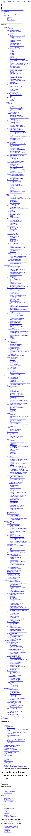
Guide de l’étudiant (15, 527)
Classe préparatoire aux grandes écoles (16, 732)
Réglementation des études (17, 630)
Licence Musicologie (9, 765)
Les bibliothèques (11, 426)
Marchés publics (14, 685)
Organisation (10, 34)
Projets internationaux (15, 321)
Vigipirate (12, 450)
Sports (8, 413)
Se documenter (10, 626)
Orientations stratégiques (13, 30)
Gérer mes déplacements (13, 622)
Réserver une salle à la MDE (17, 381)
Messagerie (13, 397)
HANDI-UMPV (11, 522)
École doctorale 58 (15, 66)
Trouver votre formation (16, 115)
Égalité (12, 72)
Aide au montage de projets (14, 218)
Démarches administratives (17, 175)
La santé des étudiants (15, 429)
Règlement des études (15, 184)
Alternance (13, 157)
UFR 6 (12, 57)
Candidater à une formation (17, 123)
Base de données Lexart (16, 249)
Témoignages (13, 276)
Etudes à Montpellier (12, 278)
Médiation (12, 360)
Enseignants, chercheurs (16, 86)
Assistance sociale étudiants (17, 436)
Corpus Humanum (14, 250)
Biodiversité (13, 354)
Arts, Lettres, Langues (9, 763)
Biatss (11, 87)
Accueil (6, 758)
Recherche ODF (11, 728)
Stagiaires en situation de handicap (18, 154)
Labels (12, 33)
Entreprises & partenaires (10, 640)
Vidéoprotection (14, 449)
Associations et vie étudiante (14, 404)
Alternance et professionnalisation (15, 155)
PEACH (12, 246)
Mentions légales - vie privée (11, 826)
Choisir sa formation (15, 122)
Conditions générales (15, 679)
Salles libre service (14, 391)
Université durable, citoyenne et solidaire (17, 69)
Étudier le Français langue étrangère (19, 518)
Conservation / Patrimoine (13, 348)
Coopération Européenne (13, 322)
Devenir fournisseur (12, 676)
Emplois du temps (14, 551)
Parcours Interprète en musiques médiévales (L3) (16, 766)
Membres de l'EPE (15, 44)
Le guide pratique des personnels (18, 583)
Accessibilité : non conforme (11, 827)
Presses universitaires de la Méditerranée (20, 254)
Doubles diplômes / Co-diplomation (19, 331)
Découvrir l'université (12, 457)
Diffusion (9, 253)
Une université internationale (14, 266)
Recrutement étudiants (12, 571)
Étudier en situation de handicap (15, 174)
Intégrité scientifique (15, 203)
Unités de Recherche (15, 207)
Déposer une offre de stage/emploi (18, 660)
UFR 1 (12, 50)
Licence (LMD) (11, 733)
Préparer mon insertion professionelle (16, 552)
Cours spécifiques (14, 293)
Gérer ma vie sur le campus (14, 612)
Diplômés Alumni (8, 688)
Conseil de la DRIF (15, 273)
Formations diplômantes (16, 290)
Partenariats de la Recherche (17, 650)
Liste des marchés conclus (16, 681)
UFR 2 (12, 51)
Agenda (12, 100)
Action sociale (10, 433)
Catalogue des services (16, 388)
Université (6, 27)
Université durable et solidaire (17, 648)
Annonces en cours (15, 678)
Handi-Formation (14, 502)
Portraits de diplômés (15, 109)
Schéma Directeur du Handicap (18, 495)
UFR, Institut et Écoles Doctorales (15, 49)
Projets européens (14, 227)
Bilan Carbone (7, 832)
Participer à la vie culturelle (14, 702)
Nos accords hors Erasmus (16, 315)
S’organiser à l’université (16, 167)
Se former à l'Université (13, 663)
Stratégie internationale (16, 267)
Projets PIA (13, 230)
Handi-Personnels (14, 499)
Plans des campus (14, 378)
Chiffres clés (10, 28)
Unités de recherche (15, 692)
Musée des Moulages (12, 357)
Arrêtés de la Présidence (16, 193)
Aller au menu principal (20, 1)
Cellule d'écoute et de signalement (18, 607)
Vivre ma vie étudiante (12, 554)
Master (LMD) (10, 736)
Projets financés (11, 226)
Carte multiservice (14, 399)
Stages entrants (14, 158)
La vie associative (14, 406)
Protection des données (16, 77)
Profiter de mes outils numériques (15, 545)
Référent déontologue (15, 74)
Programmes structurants (13, 234)
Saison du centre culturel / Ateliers (15, 355)
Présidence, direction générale (17, 36)
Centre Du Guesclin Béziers (17, 46)
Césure (12, 135)
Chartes (12, 190)
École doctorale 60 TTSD (16, 214)
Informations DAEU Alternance (18, 161)
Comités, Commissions (16, 40)
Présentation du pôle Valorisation (18, 262)
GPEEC (12, 600)
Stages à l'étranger (14, 301)
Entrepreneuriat (14, 653)
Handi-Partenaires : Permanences (18, 505)
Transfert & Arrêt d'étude (16, 138)
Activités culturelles (15, 613)
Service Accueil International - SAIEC (19, 286)
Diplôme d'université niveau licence (16, 739)
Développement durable (16, 70)
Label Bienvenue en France (17, 285)
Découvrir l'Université (12, 642)
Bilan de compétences (15, 146)
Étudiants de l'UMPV (9, 521)
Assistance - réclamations (16, 141)
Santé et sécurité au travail (16, 603)
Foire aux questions (15, 139)
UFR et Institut (14, 584)
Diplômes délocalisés (15, 332)
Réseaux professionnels (16, 344)
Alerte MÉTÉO (14, 447)
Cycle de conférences (15, 363)
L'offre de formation (15, 665)
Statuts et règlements (15, 636)
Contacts (12, 511)
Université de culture (12, 341)
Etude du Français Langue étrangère (16, 288)
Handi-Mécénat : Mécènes (16, 508)
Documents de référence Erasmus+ (19, 328)
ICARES (12, 237)
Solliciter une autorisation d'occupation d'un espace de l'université (20, 383)
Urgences (9, 17)
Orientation (13, 106)
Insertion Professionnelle (16, 108)
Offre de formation (11, 113)
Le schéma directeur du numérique (19, 403)
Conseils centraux (14, 38)
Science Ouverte (14, 201)
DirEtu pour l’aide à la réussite (17, 171)
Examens (12, 188)
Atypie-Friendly (14, 498)
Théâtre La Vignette (12, 368)
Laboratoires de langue (16, 393)
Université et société (12, 696)
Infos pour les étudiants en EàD (18, 126)
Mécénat (12, 673)
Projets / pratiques (14, 347)
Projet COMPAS (14, 112)
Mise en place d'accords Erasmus (18, 327)
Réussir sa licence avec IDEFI (17, 170)
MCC (11, 187)
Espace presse (13, 684)
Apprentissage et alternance (17, 469)
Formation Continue (12, 142)
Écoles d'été (13, 292)
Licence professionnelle (13, 735)
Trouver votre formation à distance (15, 121)
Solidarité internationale (16, 275)
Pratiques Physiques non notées (18, 419)
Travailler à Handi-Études (16, 178)
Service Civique (14, 92)
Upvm (2, 13)
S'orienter (9, 103)
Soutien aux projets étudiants (17, 407)
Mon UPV (6, 15)
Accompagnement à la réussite (17, 152)
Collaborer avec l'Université (14, 649)
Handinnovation (14, 501)
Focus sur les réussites (15, 263)
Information (13, 105)
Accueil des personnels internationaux (19, 306)
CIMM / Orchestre (11, 370)
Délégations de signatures (16, 635)
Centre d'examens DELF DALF (18, 295)
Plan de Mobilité (14, 83)
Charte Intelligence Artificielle (17, 80)
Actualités (12, 99)
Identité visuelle (8, 793)
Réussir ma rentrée (14, 164)
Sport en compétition (15, 420)
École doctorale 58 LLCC (16, 213)
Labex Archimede (14, 236)
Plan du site (7, 830)
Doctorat (12, 338)
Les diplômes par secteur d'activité (18, 666)
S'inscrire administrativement (17, 131)
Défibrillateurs (13, 445)
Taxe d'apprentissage (15, 672)
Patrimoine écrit (14, 352)
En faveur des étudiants (16, 435)
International (7, 265)
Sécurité (9, 439)
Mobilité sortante (14, 305)
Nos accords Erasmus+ (16, 324)
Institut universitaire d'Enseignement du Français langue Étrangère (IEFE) (20, 64)
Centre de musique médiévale (17, 373)
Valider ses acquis (14, 145)
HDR (11, 216)
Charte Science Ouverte (16, 257)
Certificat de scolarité (15, 557)
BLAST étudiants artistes (13, 374)
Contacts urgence (8, 815)
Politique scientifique (12, 195)
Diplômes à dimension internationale (19, 334)
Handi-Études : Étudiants (16, 496)
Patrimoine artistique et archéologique (19, 351)
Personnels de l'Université (10, 580)
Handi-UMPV (10, 493)
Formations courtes (15, 148)
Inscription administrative (16, 125)
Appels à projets (14, 223)
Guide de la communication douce (18, 632)
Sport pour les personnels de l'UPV (19, 424)
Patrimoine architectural (16, 350)
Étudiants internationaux (13, 514)
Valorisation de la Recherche (14, 260)
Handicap (12, 82)
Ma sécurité (13, 453)
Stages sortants (14, 159)
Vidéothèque (13, 367)
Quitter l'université (11, 578)
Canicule (12, 452)
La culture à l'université (16, 707)
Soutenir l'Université (12, 671)
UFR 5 (12, 56)
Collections (13, 358)
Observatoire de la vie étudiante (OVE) (20, 470)
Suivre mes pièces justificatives (18, 132)
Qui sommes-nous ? (15, 509)
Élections (12, 41)
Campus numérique (12, 386)
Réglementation (11, 182)
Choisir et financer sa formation (18, 144)
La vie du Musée (14, 364)
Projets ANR (13, 229)
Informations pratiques (15, 181)
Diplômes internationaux (13, 329)
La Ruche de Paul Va (15, 437)
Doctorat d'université (12, 738)
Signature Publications (15, 259)
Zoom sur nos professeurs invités (18, 309)
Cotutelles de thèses (15, 217)
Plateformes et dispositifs (13, 243)
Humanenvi (13, 252)
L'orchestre (13, 371)
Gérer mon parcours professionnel (15, 593)
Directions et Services (15, 37)
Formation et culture (15, 345)
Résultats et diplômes (12, 180)
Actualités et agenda (12, 97)
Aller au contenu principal (7, 1)
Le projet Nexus (14, 168)
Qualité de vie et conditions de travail (19, 609)
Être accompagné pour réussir (14, 162)
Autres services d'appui (16, 221)
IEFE (11, 289)
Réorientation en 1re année (17, 134)
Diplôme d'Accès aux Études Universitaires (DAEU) (17, 150)
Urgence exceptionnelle (10, 816)
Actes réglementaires (15, 43)
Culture (6, 339)
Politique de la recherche (16, 197)
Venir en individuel (15, 279)
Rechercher (4, 24)
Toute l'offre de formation (16, 116)
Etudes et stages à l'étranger (14, 298)
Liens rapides (10, 682)
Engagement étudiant (15, 73)
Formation (6, 102)
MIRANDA (13, 239)
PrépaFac (12, 165)
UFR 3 (12, 53)
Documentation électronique (17, 396)
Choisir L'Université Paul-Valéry (15, 466)
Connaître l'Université (12, 689)
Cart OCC (12, 244)
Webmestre (6, 829)
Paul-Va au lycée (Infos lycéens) (18, 473)
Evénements (13, 409)
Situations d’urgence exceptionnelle (19, 446)
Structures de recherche (13, 206)
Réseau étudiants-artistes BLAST (18, 659)
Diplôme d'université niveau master (16, 741)
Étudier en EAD (14, 282)
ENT (8, 18)
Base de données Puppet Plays (17, 247)
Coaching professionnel (16, 606)
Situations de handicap (12, 432)
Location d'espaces (15, 655)
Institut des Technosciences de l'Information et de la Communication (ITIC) (19, 60)
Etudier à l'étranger (15, 299)
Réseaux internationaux (16, 316)
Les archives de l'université (17, 619)
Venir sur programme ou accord (18, 280)
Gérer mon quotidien (12, 601)
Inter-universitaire (14, 47)
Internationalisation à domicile (17, 272)
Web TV (12, 96)
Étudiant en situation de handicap (18, 561)
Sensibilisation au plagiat (16, 394)
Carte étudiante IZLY (15, 555)
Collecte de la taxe (14, 686)
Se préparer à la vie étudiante (14, 483)
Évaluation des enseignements (17, 550)
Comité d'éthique (14, 204)
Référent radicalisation (15, 76)
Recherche (6, 194)
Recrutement (10, 85)
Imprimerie (13, 617)
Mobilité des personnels (13, 303)
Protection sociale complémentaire (18, 610)
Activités (12, 410)
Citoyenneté (13, 411)
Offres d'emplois (14, 89)
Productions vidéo (11, 93)
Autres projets (13, 233)
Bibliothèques (13, 704)
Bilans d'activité (14, 224)
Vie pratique (13, 380)
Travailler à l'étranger (15, 599)
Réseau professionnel (12, 714)
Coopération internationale (13, 314)
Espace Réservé (11, 20)
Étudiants (12, 90)
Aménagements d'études (16, 172)
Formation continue (15, 668)
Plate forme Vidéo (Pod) (16, 95)
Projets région (13, 231)
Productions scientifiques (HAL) (18, 256)
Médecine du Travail (15, 430)
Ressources (13, 177)
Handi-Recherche (14, 503)
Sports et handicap (14, 423)
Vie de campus (7, 375)
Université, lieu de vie (12, 377)
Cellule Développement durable (18, 698)
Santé (8, 427)
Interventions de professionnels (18, 652)
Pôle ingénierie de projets (16, 220)
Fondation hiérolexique (16, 675)
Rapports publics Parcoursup (17, 191)
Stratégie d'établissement (16, 31)
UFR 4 (12, 54)
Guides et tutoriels (14, 390)
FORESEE (13, 242)
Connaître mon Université (16, 515)
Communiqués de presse (10, 791)
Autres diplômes (11, 742)
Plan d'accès (7, 813)
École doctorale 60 (15, 67)
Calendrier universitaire (16, 185)
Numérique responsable (16, 79)
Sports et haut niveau (15, 422)
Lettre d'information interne (17, 591)
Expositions (13, 361)
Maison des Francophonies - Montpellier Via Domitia (17, 319)
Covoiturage (13, 624)
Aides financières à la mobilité (17, 302)
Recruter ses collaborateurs (13, 656)
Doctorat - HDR (11, 211)
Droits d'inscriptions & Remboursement (20, 136)
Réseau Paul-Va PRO (15, 658)
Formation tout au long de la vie (18, 467)
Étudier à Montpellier (15, 516)
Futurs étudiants (8, 456)
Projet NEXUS (14, 240)
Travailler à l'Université (13, 709)
